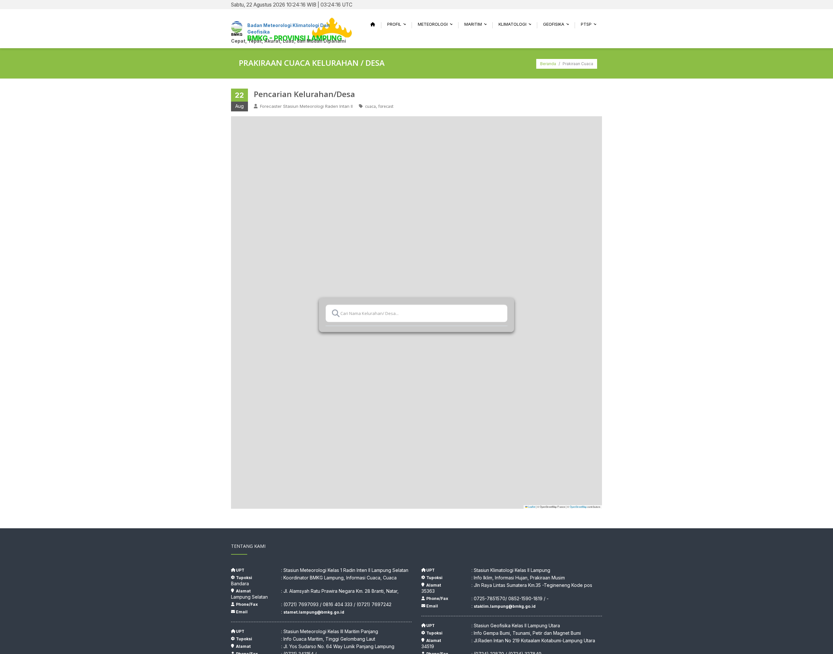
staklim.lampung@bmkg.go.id (505, 606)
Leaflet (531, 506)
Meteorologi (437, 24)
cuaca (370, 106)
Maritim (477, 24)
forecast (385, 106)
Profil (398, 24)
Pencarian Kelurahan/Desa (304, 94)
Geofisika (558, 24)
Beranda (548, 63)
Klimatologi (516, 24)
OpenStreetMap (578, 506)
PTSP (590, 24)
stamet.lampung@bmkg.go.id (313, 612)
